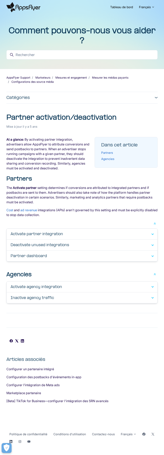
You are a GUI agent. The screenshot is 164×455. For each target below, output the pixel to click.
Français (145, 7)
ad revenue (28, 210)
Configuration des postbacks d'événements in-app (43, 377)
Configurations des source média (32, 81)
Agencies (107, 159)
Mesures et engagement (71, 77)
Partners (107, 153)
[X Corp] (16, 341)
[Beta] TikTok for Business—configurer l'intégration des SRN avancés (57, 401)
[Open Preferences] (7, 448)
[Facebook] (11, 341)
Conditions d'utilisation (69, 434)
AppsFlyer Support (18, 77)
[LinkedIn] (22, 341)
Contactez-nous (103, 434)
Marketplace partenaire (23, 393)
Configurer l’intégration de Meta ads (33, 385)
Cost (9, 210)
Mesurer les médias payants (110, 77)
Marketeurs (42, 77)
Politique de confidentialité (28, 434)
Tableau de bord (121, 7)
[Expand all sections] (155, 223)
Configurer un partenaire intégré (30, 369)
